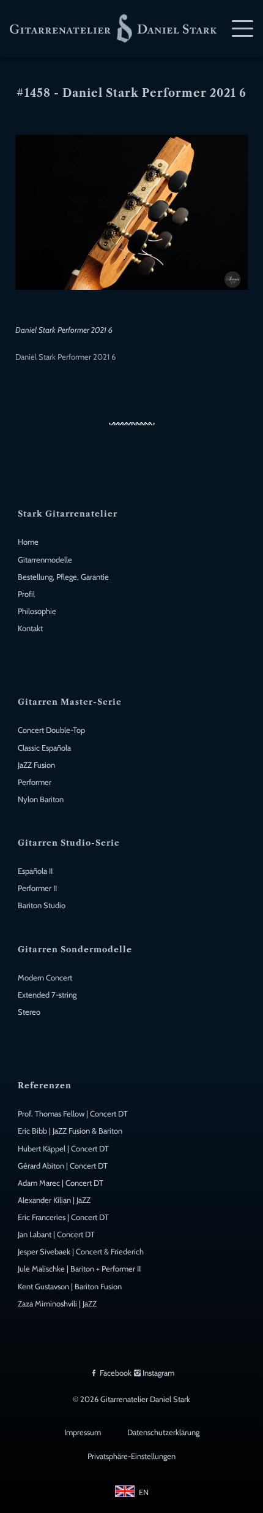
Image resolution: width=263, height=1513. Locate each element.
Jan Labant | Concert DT (56, 1234)
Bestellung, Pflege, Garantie (63, 577)
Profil (26, 594)
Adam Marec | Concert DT (60, 1183)
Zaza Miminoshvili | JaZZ (57, 1303)
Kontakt (30, 628)
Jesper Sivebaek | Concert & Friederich (81, 1251)
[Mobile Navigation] (242, 28)
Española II (35, 871)
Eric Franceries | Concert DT (63, 1217)
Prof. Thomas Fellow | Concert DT (73, 1113)
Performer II (37, 888)
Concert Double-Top (51, 730)
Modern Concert (45, 977)
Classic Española (44, 748)
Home (28, 542)
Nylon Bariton (41, 799)
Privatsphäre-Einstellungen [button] (131, 1456)
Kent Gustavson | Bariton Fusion (70, 1286)
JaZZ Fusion (36, 765)
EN (144, 1492)
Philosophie (37, 611)
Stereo (29, 1012)
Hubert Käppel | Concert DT (63, 1148)
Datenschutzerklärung (163, 1432)
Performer (34, 782)
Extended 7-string (47, 994)
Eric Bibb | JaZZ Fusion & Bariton (70, 1131)
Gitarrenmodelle (45, 559)
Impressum (82, 1432)
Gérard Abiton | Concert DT (63, 1165)
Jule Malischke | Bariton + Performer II (79, 1268)
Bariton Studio (41, 905)
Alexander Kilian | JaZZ (54, 1200)
